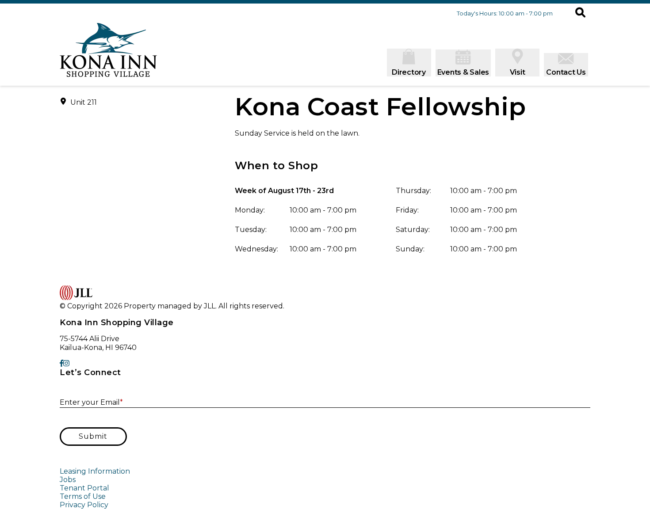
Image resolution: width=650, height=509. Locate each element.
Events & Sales (463, 72)
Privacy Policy (84, 505)
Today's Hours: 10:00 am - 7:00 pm (505, 13)
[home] (108, 54)
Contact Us (566, 72)
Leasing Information (95, 471)
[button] (580, 13)
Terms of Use (83, 496)
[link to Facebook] (61, 363)
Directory (409, 72)
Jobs (68, 479)
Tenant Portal (84, 488)
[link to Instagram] (66, 363)
